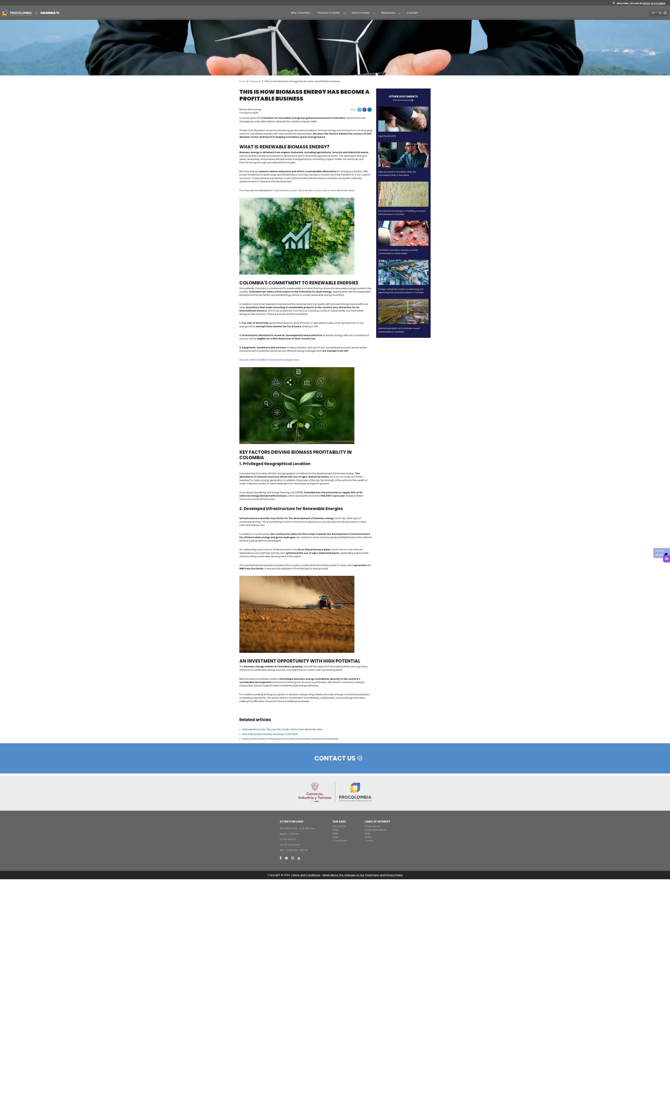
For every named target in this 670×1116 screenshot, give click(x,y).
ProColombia (339, 826)
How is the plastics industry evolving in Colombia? (270, 734)
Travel (335, 837)
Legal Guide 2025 (387, 136)
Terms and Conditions (306, 875)
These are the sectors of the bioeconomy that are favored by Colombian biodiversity (290, 738)
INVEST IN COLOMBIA (653, 3)
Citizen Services (373, 826)
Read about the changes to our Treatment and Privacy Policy (363, 875)
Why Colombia (300, 12)
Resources (386, 13)
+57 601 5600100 (288, 839)
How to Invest (359, 13)
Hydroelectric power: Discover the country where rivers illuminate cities (282, 729)
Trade (335, 833)
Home (242, 81)
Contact (412, 12)
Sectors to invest (327, 13)
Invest (335, 829)
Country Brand (340, 840)
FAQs (367, 833)
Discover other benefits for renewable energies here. (269, 359)
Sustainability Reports (376, 829)
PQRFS (368, 837)
